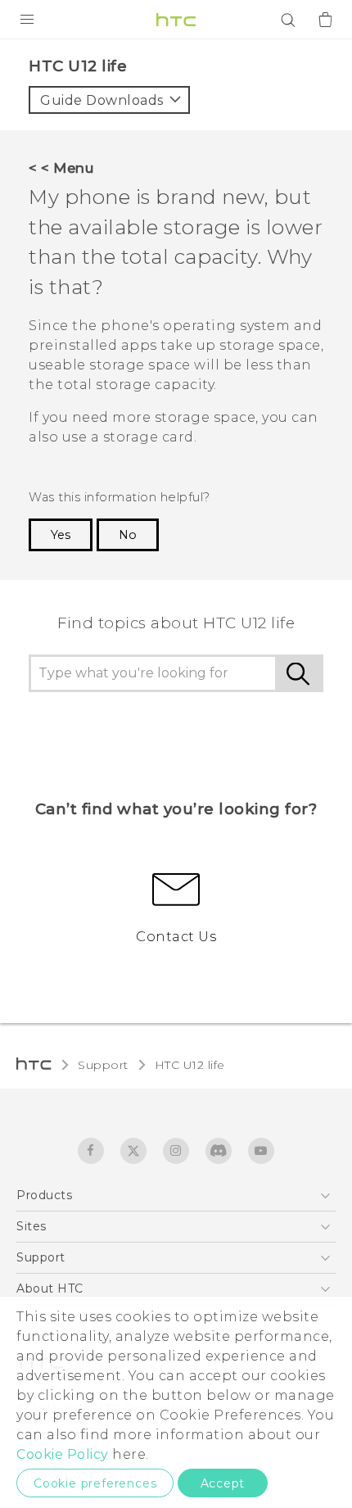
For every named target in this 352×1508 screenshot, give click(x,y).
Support (103, 1064)
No (128, 535)
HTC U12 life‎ (190, 1064)
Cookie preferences (95, 1483)
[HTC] (176, 19)
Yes (60, 535)
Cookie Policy (62, 1454)
